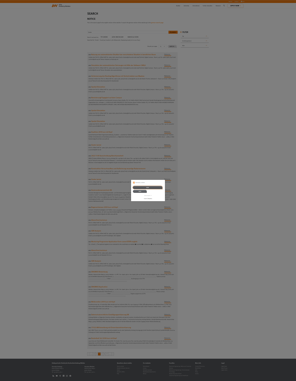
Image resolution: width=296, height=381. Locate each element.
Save (140, 191)
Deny (147, 187)
